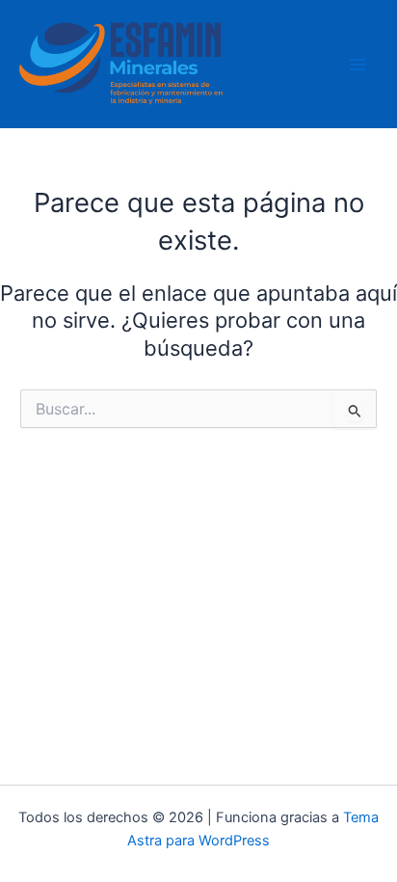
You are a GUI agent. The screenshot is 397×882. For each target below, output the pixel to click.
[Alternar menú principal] (357, 64)
